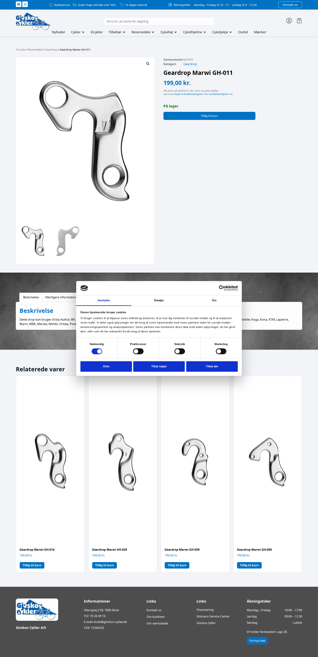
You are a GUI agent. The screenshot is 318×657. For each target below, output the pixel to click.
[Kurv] (299, 21)
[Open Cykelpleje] (230, 32)
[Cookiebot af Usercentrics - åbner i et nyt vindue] (222, 288)
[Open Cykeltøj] (175, 32)
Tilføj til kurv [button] (32, 565)
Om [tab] (214, 300)
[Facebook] (18, 4)
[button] (148, 63)
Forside (20, 49)
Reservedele (35, 49)
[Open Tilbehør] (124, 32)
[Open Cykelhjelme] (204, 32)
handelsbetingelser (219, 94)
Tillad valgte (159, 366)
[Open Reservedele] (153, 32)
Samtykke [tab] (104, 300)
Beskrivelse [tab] (31, 297)
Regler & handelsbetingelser (188, 94)
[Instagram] (25, 4)
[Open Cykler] (83, 32)
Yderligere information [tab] (61, 297)
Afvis (106, 366)
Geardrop (51, 49)
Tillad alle (212, 366)
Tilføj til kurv (209, 116)
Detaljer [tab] (159, 300)
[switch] (138, 351)
